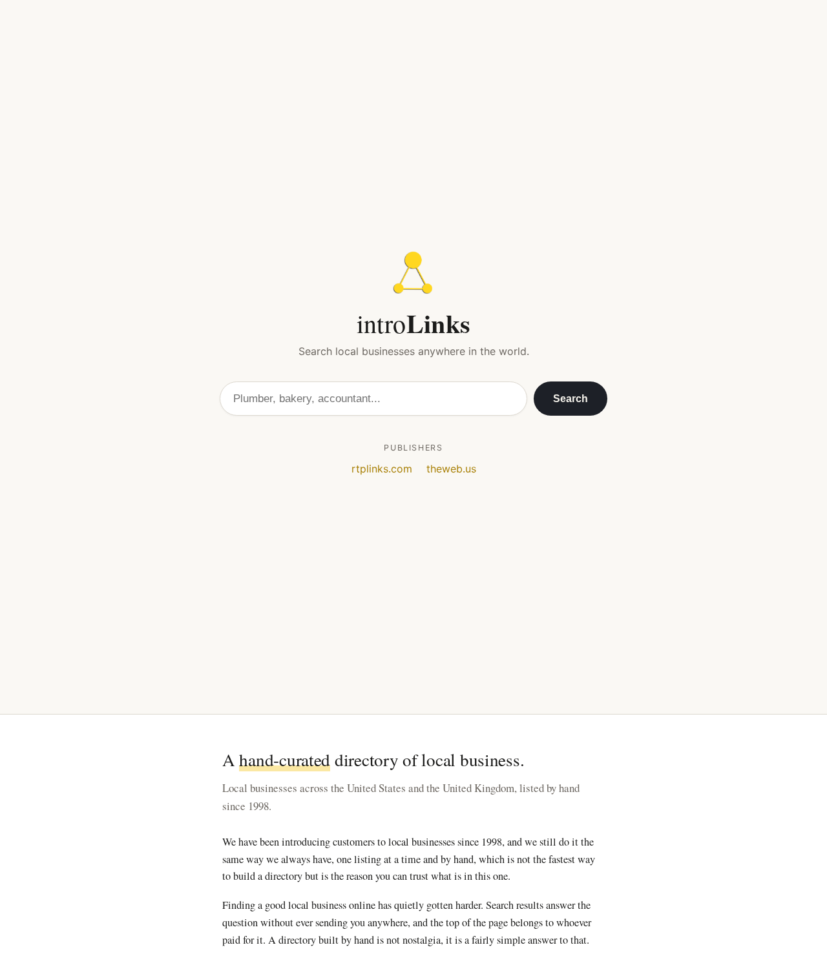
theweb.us (451, 468)
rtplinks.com (381, 468)
